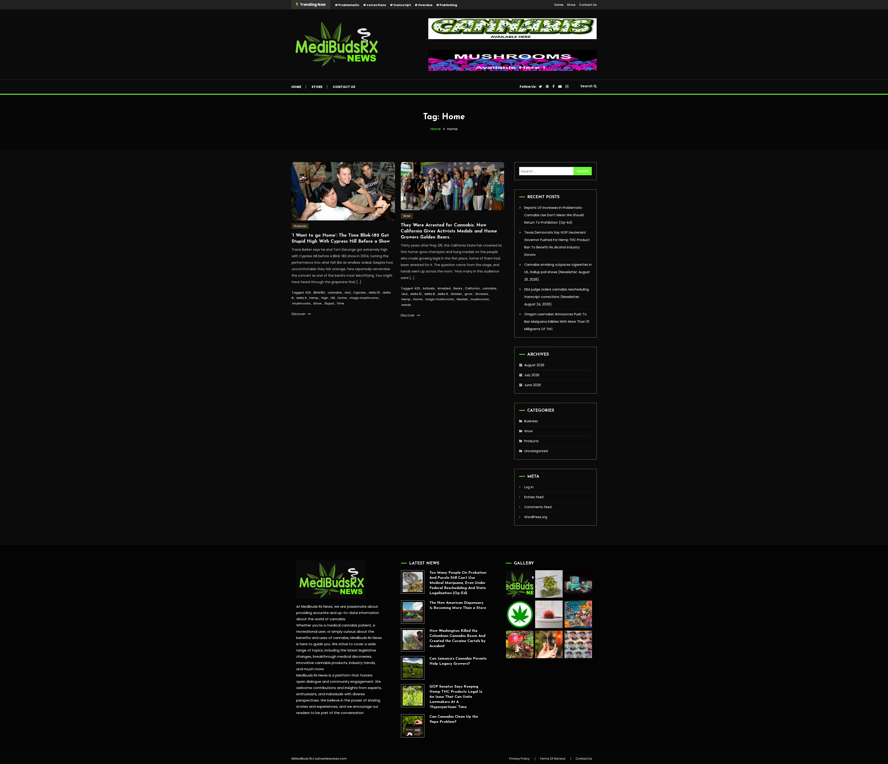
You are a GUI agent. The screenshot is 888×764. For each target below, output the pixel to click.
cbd (348, 292)
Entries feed (533, 497)
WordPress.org (535, 517)
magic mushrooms (364, 298)
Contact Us (588, 5)
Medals (462, 299)
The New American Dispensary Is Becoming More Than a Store (457, 605)
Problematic (348, 5)
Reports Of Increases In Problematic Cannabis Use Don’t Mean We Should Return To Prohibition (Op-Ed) (554, 215)
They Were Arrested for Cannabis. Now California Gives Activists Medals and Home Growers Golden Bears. (449, 231)
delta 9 (301, 298)
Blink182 (319, 292)
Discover (299, 314)
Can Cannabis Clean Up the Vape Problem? (453, 719)
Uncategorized (536, 451)
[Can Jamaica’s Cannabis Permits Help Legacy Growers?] (412, 667)
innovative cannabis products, (322, 662)
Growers (481, 294)
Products (300, 226)
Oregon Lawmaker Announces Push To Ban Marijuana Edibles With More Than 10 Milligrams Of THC (556, 321)
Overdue (425, 5)
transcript (402, 5)
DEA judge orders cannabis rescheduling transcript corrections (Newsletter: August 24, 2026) (556, 297)
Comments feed (538, 507)
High (324, 298)
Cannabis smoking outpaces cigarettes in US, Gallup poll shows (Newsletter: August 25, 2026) (558, 272)
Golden (456, 294)
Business (531, 421)
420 (308, 292)
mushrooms (301, 303)
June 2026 (532, 385)
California (472, 288)
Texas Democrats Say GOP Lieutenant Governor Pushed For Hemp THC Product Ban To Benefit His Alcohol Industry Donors (557, 243)
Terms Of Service (552, 758)
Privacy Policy (519, 758)
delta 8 (429, 294)
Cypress (359, 292)
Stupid (329, 303)
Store (571, 5)
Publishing (448, 5)
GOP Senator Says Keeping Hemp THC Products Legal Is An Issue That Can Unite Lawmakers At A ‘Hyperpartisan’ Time (455, 697)
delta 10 (374, 292)
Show (317, 303)
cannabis (335, 292)
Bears (457, 288)
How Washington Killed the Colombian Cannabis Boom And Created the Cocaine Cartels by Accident (457, 638)
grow (468, 294)
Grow (406, 216)
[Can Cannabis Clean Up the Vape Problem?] (412, 726)
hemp (313, 298)
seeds (406, 305)
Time (340, 303)
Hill (333, 298)
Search (586, 86)
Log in (528, 487)
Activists (429, 288)
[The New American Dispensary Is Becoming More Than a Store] (412, 612)
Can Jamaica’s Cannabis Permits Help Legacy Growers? (458, 661)
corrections (376, 5)
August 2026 (534, 365)
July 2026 (531, 375)
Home (558, 5)
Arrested (444, 288)
